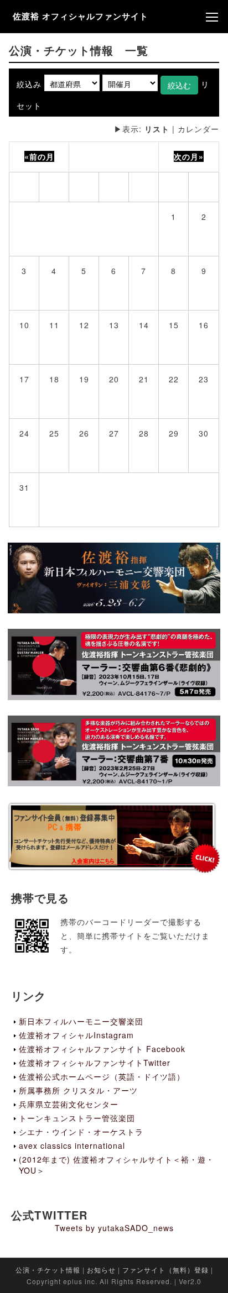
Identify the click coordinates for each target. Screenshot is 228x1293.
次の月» (189, 156)
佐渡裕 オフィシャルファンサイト (80, 16)
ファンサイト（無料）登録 (165, 1269)
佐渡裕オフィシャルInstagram (76, 1034)
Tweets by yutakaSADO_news (114, 1227)
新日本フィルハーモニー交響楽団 (81, 1021)
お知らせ (101, 1269)
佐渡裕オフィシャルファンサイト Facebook (102, 1048)
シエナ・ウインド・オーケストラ (81, 1131)
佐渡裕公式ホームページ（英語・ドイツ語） (102, 1076)
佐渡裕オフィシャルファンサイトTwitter (94, 1062)
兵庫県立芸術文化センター (68, 1104)
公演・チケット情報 (47, 1269)
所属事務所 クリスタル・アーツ (78, 1090)
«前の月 (39, 156)
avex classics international (72, 1145)
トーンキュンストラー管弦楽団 (77, 1117)
